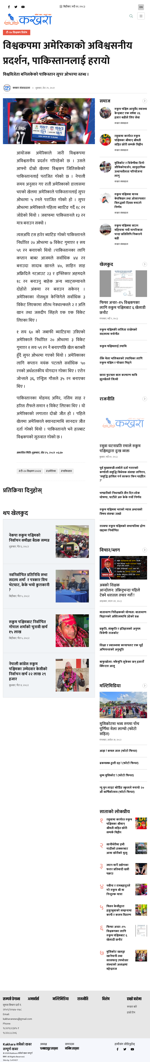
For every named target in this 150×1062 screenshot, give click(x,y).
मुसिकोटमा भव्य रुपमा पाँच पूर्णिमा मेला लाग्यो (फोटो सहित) (119, 728)
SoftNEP (14, 1060)
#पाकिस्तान (66, 471)
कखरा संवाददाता (21, 88)
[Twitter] (16, 7)
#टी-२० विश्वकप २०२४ (30, 471)
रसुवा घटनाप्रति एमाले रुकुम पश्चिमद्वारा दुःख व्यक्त (120, 448)
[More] (144, 100)
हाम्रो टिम (131, 1012)
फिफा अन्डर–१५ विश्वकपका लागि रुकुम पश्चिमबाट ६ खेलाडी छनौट (123, 307)
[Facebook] (9, 7)
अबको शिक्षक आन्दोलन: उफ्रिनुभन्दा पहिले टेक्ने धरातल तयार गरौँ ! (120, 590)
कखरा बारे (132, 1007)
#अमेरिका (51, 471)
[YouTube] (23, 7)
